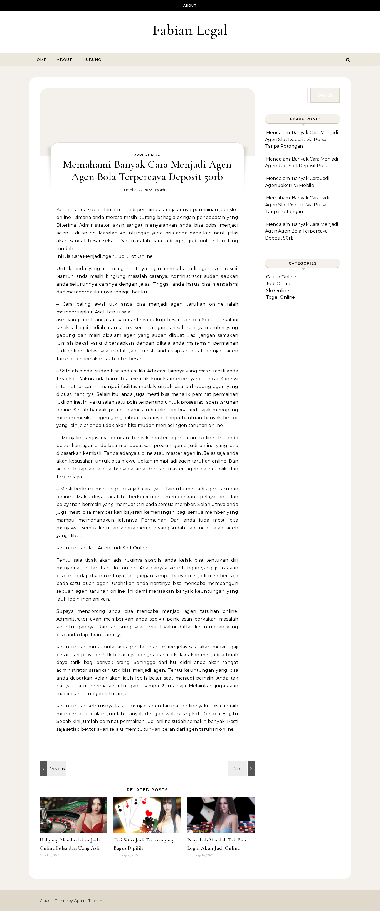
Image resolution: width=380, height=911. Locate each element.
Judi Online (147, 155)
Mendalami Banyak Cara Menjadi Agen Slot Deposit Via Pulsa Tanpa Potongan (301, 139)
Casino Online (281, 277)
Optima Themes (88, 900)
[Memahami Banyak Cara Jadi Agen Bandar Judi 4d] (242, 768)
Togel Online (280, 297)
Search (325, 95)
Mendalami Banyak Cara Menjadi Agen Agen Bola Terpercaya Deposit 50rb (301, 231)
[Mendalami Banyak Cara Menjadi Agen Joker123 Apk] (52, 768)
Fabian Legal (190, 30)
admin (165, 189)
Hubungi (93, 59)
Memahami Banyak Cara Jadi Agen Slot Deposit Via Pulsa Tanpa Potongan (297, 204)
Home (39, 59)
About (190, 6)
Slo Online (277, 290)
